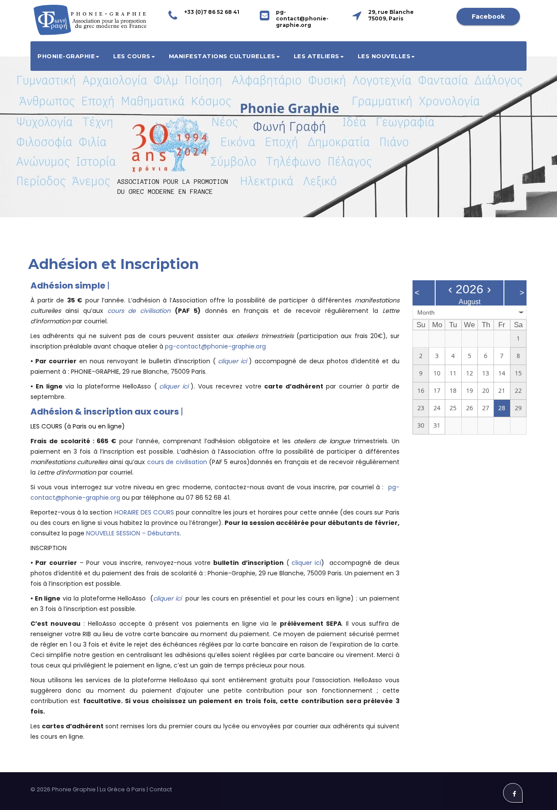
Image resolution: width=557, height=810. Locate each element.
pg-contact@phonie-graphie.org (215, 346)
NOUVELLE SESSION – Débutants (133, 533)
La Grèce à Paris (122, 789)
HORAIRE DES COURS (144, 512)
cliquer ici (232, 361)
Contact (160, 789)
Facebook (488, 16)
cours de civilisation (139, 310)
